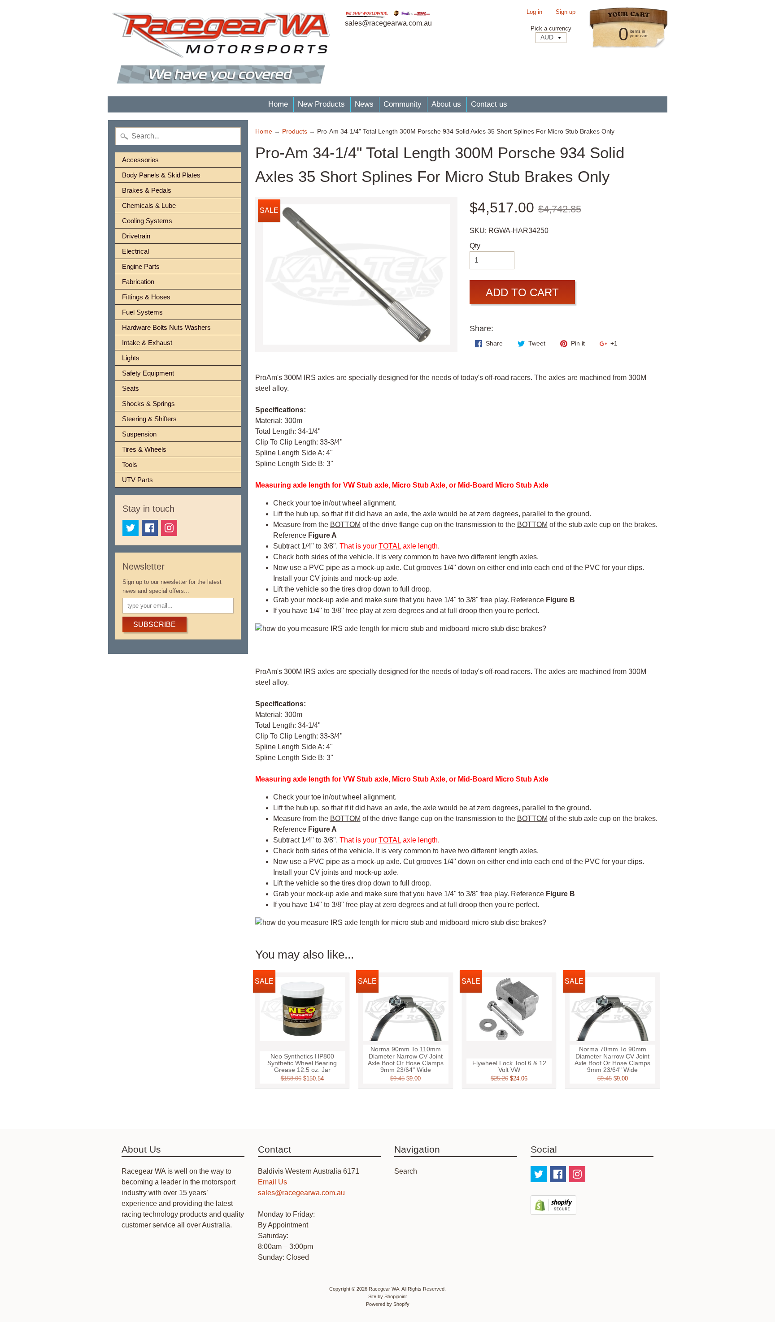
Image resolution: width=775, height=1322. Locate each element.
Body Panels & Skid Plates (161, 175)
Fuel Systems (142, 312)
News (364, 104)
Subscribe (154, 624)
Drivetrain (136, 236)
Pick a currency (551, 28)
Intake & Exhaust (147, 342)
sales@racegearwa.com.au (301, 1193)
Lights (130, 358)
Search (405, 1171)
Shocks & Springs (148, 403)
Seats (130, 388)
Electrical (135, 251)
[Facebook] (150, 528)
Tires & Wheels (144, 449)
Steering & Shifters (149, 419)
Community (402, 104)
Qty (475, 246)
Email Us (272, 1182)
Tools (129, 464)
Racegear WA (384, 1289)
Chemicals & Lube (149, 205)
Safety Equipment (148, 373)
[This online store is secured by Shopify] (553, 1209)
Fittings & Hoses (146, 297)
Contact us (489, 104)
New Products (321, 104)
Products (294, 131)
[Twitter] (130, 528)
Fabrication (138, 281)
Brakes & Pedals (146, 190)
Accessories (140, 160)
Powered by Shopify (387, 1304)
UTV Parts (137, 480)
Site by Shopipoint (387, 1296)
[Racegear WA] (221, 48)
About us (446, 104)
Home (278, 104)
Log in (534, 12)
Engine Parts (141, 266)
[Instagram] (169, 528)
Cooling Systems (147, 221)
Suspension (139, 434)
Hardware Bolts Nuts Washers (166, 327)
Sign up (565, 12)
